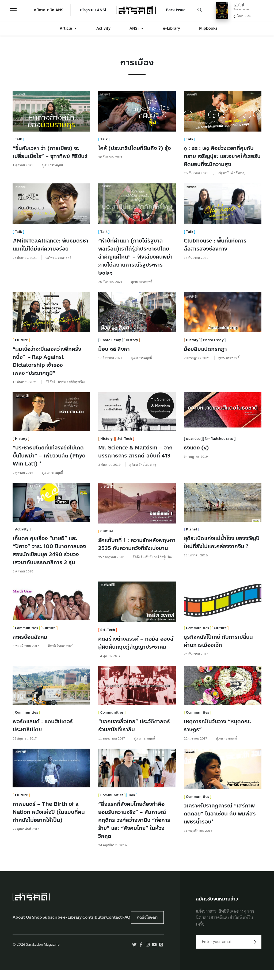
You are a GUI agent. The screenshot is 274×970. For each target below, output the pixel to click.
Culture (21, 340)
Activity (103, 28)
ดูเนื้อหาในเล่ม (242, 16)
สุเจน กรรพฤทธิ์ (52, 165)
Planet (191, 529)
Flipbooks (208, 28)
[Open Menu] (13, 9)
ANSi (134, 28)
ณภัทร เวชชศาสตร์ (58, 257)
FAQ (126, 917)
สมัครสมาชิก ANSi (49, 10)
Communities (26, 628)
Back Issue (175, 10)
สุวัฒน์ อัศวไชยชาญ (142, 464)
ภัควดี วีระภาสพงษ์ (61, 646)
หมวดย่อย (193, 438)
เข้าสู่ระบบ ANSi (93, 10)
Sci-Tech (124, 438)
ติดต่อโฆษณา (147, 917)
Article (66, 28)
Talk (18, 139)
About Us (22, 917)
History (132, 340)
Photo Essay (110, 340)
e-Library (171, 28)
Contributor (94, 917)
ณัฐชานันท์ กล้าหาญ (231, 173)
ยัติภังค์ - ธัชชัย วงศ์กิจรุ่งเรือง (65, 382)
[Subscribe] (254, 942)
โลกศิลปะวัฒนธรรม (219, 438)
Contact (114, 917)
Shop (37, 917)
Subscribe (53, 917)
